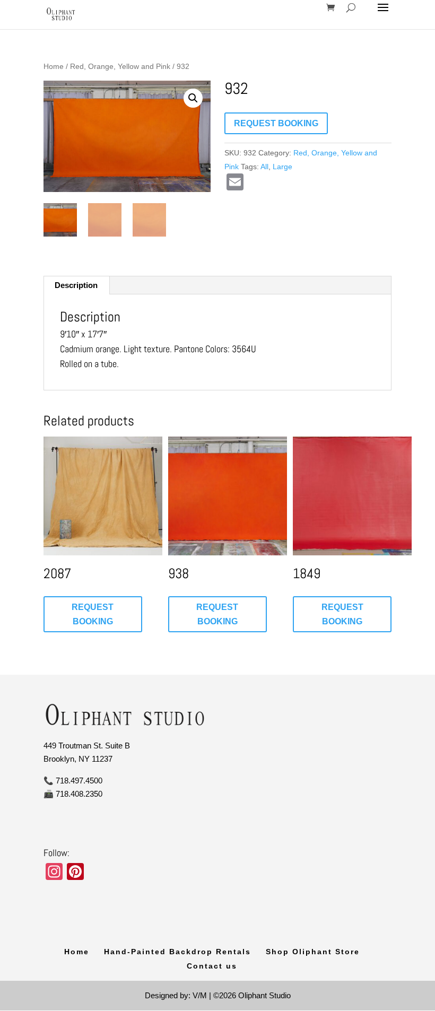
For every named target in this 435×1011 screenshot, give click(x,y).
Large (282, 166)
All (264, 166)
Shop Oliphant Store (313, 951)
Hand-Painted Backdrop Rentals (177, 951)
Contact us (212, 966)
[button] (193, 98)
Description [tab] (76, 285)
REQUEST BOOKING (276, 123)
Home (54, 67)
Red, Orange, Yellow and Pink (120, 67)
